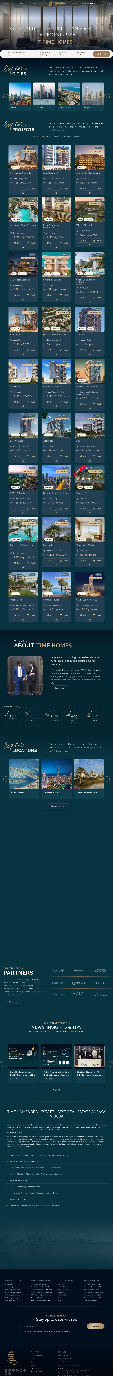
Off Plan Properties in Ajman (12, 1298)
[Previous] (2, 1064)
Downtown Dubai (52, 793)
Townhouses (16, 219)
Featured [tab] (36, 136)
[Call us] (104, 3)
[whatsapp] (21, 1370)
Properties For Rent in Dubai (12, 1300)
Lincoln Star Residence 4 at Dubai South (41, 1289)
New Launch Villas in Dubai (91, 1289)
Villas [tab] (56, 136)
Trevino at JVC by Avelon (38, 1298)
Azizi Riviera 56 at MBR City (39, 1284)
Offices (91, 328)
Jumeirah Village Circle (64, 1287)
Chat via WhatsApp (64, 1362)
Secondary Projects (10, 1287)
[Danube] (100, 970)
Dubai (13, 108)
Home (6, 3)
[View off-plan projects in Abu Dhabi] (44, 94)
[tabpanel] (56, 385)
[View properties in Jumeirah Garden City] (89, 774)
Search (103, 54)
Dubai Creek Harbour (63, 1289)
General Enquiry (63, 1355)
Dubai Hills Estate (62, 1295)
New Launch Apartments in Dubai (93, 1287)
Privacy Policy (35, 1368)
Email (32, 188)
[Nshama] (58, 994)
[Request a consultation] (109, 3)
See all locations (57, 806)
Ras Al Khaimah (65, 108)
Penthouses (25, 380)
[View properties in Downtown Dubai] (56, 774)
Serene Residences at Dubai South (40, 1287)
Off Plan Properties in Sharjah (12, 1295)
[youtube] (17, 1370)
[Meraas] (78, 983)
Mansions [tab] (77, 136)
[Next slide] (107, 96)
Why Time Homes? (37, 1355)
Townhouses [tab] (66, 136)
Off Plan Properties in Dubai (12, 1289)
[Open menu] (91, 3)
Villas (80, 219)
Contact (33, 1365)
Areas (75, 3)
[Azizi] (78, 993)
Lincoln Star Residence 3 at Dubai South (41, 1292)
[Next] (110, 1064)
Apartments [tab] (46, 136)
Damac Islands (61, 1300)
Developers (85, 3)
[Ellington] (100, 994)
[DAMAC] (79, 970)
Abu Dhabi (39, 108)
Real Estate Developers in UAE (92, 1284)
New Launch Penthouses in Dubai (93, 1298)
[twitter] (9, 1370)
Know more (59, 688)
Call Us (60, 1359)
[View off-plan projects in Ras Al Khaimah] (69, 94)
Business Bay (61, 1292)
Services (33, 1359)
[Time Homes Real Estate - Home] (56, 3)
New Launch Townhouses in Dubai (93, 1292)
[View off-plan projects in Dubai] (20, 94)
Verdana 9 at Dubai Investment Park (40, 1300)
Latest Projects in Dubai (90, 1300)
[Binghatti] (58, 983)
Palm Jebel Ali (17, 793)
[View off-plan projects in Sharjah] (93, 94)
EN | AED (97, 3)
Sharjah (87, 108)
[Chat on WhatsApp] (23, 192)
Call (18, 188)
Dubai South (61, 1284)
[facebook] (6, 1370)
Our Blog (33, 1362)
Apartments (15, 167)
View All (56, 1090)
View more (13, 1002)
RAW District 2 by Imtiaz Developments (41, 1295)
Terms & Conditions (37, 1371)
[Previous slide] (6, 96)
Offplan (32, 3)
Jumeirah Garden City (86, 793)
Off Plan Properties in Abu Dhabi (13, 1292)
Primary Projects (9, 1284)
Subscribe (95, 1326)
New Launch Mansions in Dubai (92, 1295)
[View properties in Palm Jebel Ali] (24, 774)
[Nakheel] (100, 983)
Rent (21, 3)
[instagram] (13, 1370)
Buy (13, 3)
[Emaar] (58, 971)
